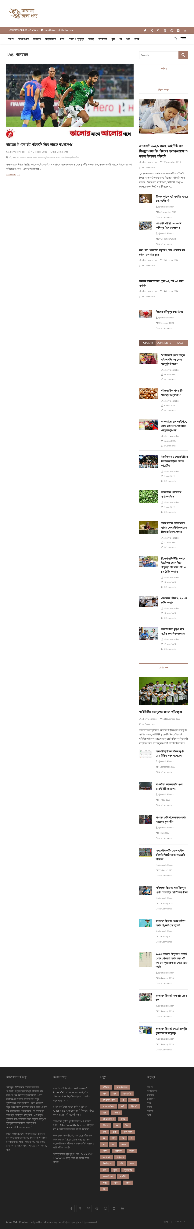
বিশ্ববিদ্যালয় (108, 1163)
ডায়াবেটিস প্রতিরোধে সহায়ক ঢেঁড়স (171, 494)
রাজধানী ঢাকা (108, 1176)
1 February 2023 (165, 936)
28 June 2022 (169, 374)
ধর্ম (120, 38)
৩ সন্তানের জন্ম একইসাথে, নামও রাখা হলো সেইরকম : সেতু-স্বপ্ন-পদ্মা (174, 425)
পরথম (123, 1144)
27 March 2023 (165, 870)
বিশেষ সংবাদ (23, 38)
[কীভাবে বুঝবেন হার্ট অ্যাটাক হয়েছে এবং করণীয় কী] (145, 198)
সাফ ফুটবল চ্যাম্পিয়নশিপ (70, 157)
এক (114, 1093)
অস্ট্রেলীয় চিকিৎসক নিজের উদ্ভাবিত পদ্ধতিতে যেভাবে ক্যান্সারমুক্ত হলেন (71, 1096)
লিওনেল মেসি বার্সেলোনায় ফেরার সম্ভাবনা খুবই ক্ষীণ (171, 819)
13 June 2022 (169, 644)
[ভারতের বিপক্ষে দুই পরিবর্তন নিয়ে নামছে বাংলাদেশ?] (70, 101)
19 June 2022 (169, 441)
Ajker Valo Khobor (17, 1222)
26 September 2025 (167, 212)
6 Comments (169, 410)
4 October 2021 (38, 151)
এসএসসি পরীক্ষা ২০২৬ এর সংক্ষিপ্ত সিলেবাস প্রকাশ (168, 225)
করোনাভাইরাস (108, 1106)
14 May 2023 (164, 799)
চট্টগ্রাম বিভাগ (108, 1119)
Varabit (62, 1222)
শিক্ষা (62, 38)
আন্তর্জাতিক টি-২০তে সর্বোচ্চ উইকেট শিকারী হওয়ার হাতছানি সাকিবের (170, 854)
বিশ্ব (149, 1103)
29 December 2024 (167, 238)
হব (104, 1188)
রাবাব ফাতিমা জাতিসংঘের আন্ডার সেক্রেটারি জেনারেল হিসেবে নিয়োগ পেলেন (174, 527)
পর (113, 1144)
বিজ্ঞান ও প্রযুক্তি (76, 38)
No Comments (60, 151)
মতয (104, 1169)
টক (127, 1125)
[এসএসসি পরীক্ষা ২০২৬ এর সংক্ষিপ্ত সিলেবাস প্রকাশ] (145, 225)
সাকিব (116, 1182)
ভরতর (52, 157)
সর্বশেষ (11, 38)
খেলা (128, 38)
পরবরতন (23, 157)
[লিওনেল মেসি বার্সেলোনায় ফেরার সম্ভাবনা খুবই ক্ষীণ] (145, 819)
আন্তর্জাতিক (50, 38)
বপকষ (29, 157)
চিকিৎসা (106, 1125)
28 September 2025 (171, 162)
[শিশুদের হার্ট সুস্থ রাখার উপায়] (145, 314)
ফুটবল (131, 1150)
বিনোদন (150, 1111)
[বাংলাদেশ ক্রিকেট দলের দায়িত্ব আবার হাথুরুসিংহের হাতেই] (145, 923)
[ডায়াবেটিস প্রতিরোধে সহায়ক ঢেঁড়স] (148, 492)
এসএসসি (127, 1093)
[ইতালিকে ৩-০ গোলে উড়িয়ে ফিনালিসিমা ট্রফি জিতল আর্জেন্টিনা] (148, 456)
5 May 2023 (163, 833)
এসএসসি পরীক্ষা (109, 1099)
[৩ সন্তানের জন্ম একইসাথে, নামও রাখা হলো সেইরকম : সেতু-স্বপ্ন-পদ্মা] (148, 421)
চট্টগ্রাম (117, 1112)
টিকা (104, 1131)
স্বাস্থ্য (91, 38)
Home (165, 1221)
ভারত (58, 157)
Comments (163, 342)
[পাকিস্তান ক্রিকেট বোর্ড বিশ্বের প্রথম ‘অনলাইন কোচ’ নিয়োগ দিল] (145, 890)
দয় (123, 1138)
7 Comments (169, 379)
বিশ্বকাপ (120, 1157)
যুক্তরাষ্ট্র (128, 1169)
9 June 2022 (169, 405)
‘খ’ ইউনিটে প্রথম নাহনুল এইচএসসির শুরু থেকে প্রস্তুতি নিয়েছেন (173, 359)
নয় (18, 157)
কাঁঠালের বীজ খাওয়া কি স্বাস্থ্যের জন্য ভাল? (171, 392)
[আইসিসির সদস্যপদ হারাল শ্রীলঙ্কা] (163, 691)
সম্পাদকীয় (103, 38)
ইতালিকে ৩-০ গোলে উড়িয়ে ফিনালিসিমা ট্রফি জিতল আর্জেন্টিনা (174, 461)
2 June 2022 (169, 476)
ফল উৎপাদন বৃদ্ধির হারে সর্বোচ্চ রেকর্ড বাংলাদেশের (173, 631)
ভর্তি (121, 1163)
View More (14, 175)
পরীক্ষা (105, 1150)
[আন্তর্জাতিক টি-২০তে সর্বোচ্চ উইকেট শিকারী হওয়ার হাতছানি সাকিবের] (145, 852)
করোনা (133, 1099)
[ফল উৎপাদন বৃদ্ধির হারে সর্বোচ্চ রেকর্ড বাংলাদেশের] (148, 629)
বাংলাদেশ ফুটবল (43, 157)
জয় (117, 1125)
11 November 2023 (171, 719)
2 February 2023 (165, 903)
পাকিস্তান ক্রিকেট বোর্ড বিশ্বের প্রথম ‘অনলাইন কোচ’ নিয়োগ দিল (172, 890)
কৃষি (113, 38)
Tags (180, 342)
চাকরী (137, 38)
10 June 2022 (169, 542)
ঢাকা (115, 1131)
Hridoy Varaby (50, 1222)
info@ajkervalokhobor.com (59, 30)
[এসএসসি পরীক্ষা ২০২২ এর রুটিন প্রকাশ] (148, 598)
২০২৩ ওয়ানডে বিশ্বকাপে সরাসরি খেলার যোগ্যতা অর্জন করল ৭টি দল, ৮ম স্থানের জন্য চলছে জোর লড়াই (171, 960)
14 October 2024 (170, 291)
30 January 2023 (166, 978)
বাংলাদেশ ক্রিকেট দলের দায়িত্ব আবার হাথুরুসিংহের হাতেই (170, 923)
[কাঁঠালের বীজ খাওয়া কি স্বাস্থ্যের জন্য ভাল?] (148, 390)
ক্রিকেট (134, 1106)
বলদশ (35, 157)
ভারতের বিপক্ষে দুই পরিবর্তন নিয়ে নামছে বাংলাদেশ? (39, 144)
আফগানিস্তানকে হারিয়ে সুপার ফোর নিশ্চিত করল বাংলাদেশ (170, 753)
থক (104, 1138)
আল (104, 1093)
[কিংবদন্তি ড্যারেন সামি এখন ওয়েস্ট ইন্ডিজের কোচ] (145, 786)
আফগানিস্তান (122, 1087)
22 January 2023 (166, 1011)
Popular (147, 342)
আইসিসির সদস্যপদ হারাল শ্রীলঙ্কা (160, 711)
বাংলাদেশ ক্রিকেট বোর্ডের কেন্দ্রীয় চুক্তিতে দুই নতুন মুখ (171, 1030)
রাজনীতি (123, 1176)
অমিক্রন (106, 1087)
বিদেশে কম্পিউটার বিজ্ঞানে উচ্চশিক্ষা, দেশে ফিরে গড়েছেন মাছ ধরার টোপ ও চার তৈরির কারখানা (173, 565)
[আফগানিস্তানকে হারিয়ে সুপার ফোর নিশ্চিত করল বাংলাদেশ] (145, 753)
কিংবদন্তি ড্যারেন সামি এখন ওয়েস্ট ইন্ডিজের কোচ (169, 786)
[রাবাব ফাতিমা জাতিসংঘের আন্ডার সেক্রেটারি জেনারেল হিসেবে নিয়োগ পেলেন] (148, 523)
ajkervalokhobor (16, 151)
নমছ (14, 157)
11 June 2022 (169, 582)
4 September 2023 (166, 766)
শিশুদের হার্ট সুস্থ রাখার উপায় (169, 312)
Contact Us (180, 1221)
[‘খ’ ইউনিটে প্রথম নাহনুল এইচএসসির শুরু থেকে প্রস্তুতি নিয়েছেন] (148, 355)
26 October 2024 (170, 260)
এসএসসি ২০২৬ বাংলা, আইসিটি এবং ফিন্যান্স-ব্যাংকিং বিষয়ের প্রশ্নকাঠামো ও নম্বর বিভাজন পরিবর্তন (163, 151)
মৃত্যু (115, 1169)
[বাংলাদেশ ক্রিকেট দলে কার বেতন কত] (145, 997)
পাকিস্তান (118, 1150)
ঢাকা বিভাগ (128, 1131)
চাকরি (123, 1119)
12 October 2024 (166, 323)
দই (10, 157)
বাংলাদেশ (37, 38)
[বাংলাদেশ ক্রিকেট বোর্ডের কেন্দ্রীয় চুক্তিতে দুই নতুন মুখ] (145, 1030)
